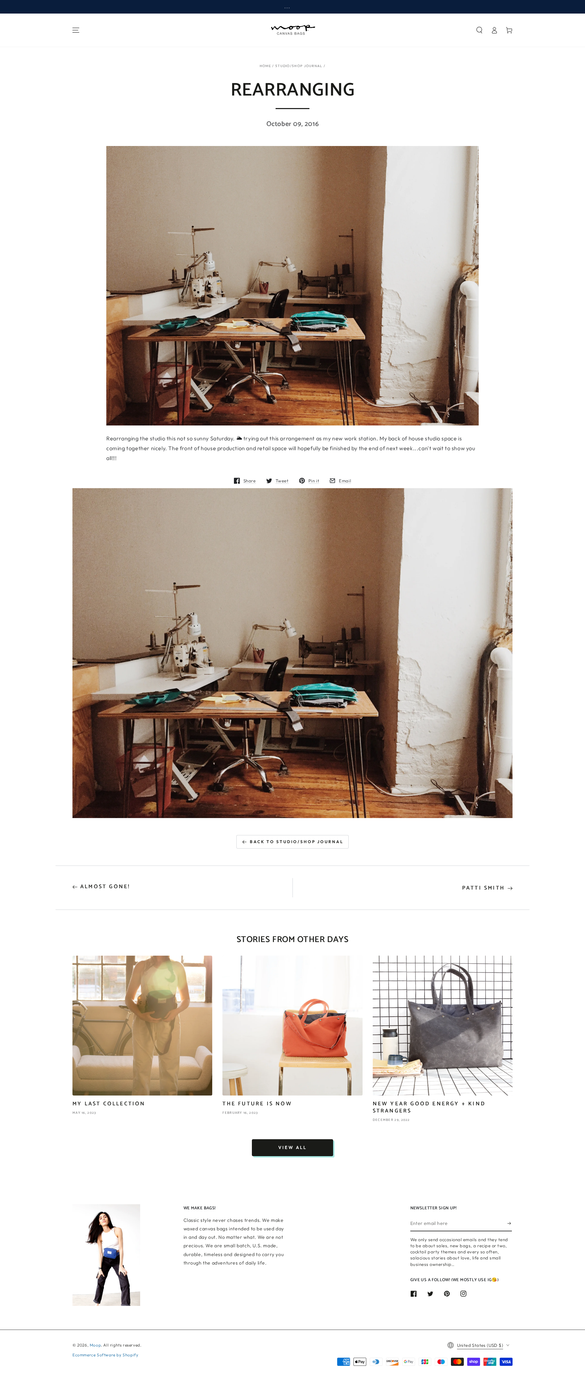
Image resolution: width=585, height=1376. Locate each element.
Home (265, 66)
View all (292, 1147)
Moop (95, 1345)
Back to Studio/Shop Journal (297, 841)
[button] (479, 30)
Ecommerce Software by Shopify (105, 1354)
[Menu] (75, 30)
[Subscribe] (509, 1223)
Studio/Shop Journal (299, 66)
